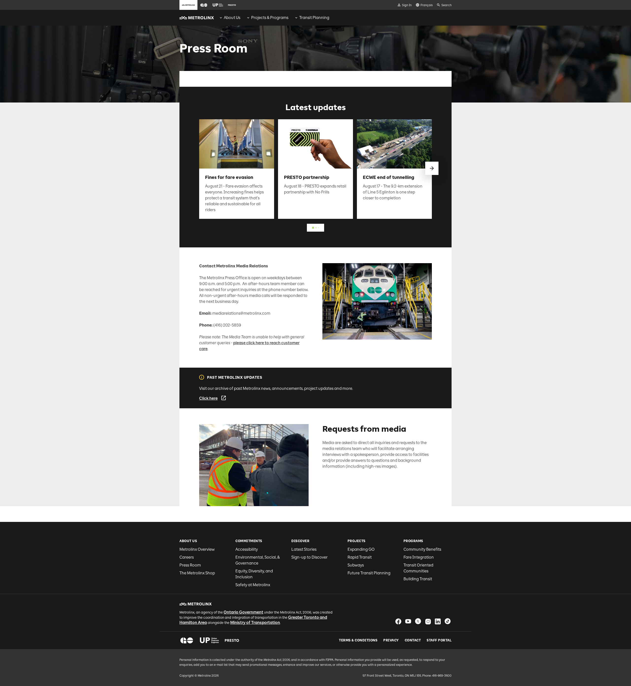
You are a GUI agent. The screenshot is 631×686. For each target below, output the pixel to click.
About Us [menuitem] (232, 17)
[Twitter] (418, 621)
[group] (229, 18)
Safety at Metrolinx (252, 585)
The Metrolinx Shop (197, 573)
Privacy (391, 640)
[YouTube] (408, 621)
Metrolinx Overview (197, 549)
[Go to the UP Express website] (218, 5)
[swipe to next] (431, 168)
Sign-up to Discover (309, 557)
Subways (356, 565)
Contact (413, 640)
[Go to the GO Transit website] (203, 5)
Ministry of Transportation (255, 622)
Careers (186, 557)
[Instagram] (428, 621)
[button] (204, 5)
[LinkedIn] (438, 621)
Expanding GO (361, 549)
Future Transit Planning (369, 573)
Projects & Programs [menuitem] (269, 17)
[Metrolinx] (195, 604)
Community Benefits (422, 549)
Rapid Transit (360, 557)
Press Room (190, 565)
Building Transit (417, 579)
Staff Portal (439, 640)
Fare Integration (418, 557)
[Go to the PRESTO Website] (232, 5)
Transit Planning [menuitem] (314, 17)
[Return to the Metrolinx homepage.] (196, 18)
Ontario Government (243, 612)
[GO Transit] (186, 640)
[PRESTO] (232, 640)
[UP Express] (209, 640)
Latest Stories (303, 549)
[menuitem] (229, 18)
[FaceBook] (398, 621)
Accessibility (246, 549)
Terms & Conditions (358, 640)
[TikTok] (448, 621)
